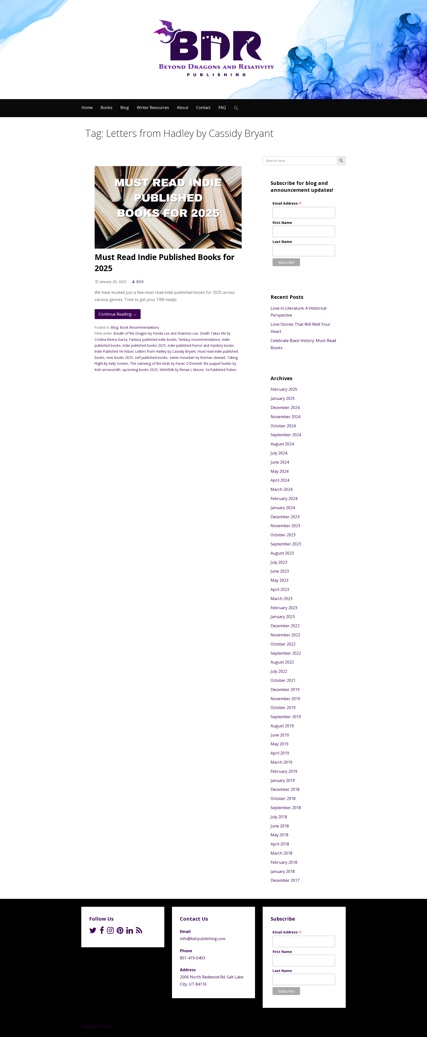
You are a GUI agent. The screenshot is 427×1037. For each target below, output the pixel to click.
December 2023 (285, 516)
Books (106, 107)
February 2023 (284, 607)
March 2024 (281, 489)
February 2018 (284, 862)
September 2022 (286, 653)
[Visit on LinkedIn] (129, 931)
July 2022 (279, 671)
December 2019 (285, 689)
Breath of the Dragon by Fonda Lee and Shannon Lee (156, 333)
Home (87, 107)
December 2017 (285, 880)
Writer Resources (153, 107)
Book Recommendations (139, 327)
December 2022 (285, 625)
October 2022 (283, 644)
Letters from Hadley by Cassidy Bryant (165, 351)
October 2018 (283, 798)
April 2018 (280, 844)
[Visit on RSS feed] (139, 931)
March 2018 (281, 853)
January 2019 (283, 780)
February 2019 (284, 771)
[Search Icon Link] (236, 108)
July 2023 (279, 562)
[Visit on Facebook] (102, 931)
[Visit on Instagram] (110, 931)
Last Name (282, 241)
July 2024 (279, 453)
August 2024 (282, 444)
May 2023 (279, 580)
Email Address (287, 203)
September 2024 (286, 434)
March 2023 (281, 598)
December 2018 (285, 789)
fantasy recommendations (199, 339)
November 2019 (285, 698)
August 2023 (282, 553)
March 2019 (281, 762)
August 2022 (282, 662)
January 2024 (283, 507)
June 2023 (280, 571)
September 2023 (286, 544)
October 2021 (283, 680)
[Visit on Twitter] (93, 931)
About (182, 107)
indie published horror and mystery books (201, 345)
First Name (282, 222)
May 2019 (279, 744)
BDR (140, 281)
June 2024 (280, 462)
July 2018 (279, 817)
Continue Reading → (118, 314)
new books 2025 (120, 357)
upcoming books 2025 (140, 369)
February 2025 (284, 389)
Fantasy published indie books (153, 339)
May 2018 (279, 835)
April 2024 (280, 480)
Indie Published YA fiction (114, 351)
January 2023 (283, 616)
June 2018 (280, 826)
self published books (151, 357)
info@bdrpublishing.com (202, 938)
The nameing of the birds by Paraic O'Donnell (166, 363)
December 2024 (285, 407)
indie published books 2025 (144, 345)
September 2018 (286, 807)
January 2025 (283, 398)
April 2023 (280, 589)
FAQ (222, 107)
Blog (124, 107)
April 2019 (280, 753)
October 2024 (283, 426)
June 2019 (280, 735)
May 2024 (279, 471)
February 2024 (284, 498)
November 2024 (285, 416)
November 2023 (285, 525)
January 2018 (283, 871)
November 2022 (285, 635)
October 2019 (283, 707)
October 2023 (283, 535)
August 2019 (282, 726)
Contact (203, 107)
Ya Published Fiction (221, 369)
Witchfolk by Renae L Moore (182, 369)
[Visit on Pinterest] (120, 931)
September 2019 (286, 716)
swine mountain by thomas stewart (197, 357)
